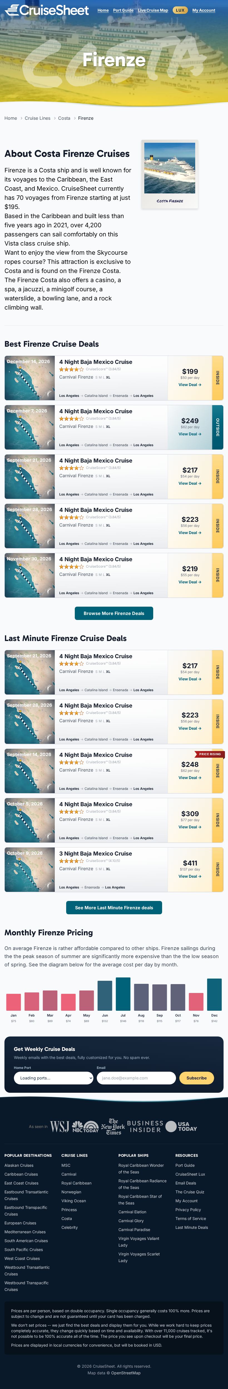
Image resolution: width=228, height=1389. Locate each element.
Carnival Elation (132, 1211)
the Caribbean (66, 179)
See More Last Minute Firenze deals (114, 907)
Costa (47, 170)
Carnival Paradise (134, 1229)
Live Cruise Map (153, 10)
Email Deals (185, 1183)
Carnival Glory (131, 1220)
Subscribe (197, 1078)
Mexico (47, 188)
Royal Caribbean (76, 1183)
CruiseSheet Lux (190, 1174)
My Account (203, 10)
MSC (65, 1165)
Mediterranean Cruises (25, 1231)
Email (101, 1068)
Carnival (68, 1174)
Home (103, 10)
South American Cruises (26, 1240)
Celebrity (69, 1227)
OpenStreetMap (126, 1372)
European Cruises (20, 1223)
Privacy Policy (188, 1209)
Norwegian (71, 1191)
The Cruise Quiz (189, 1191)
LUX (180, 10)
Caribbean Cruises (21, 1174)
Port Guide (123, 10)
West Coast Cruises (22, 1258)
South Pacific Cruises (23, 1249)
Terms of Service (190, 1218)
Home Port (22, 1068)
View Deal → (190, 384)
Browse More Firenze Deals (114, 613)
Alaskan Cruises (18, 1165)
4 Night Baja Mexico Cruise (95, 362)
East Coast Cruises (21, 1183)
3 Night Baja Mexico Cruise (95, 853)
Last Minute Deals (191, 1227)
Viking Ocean (73, 1200)
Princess (69, 1209)
